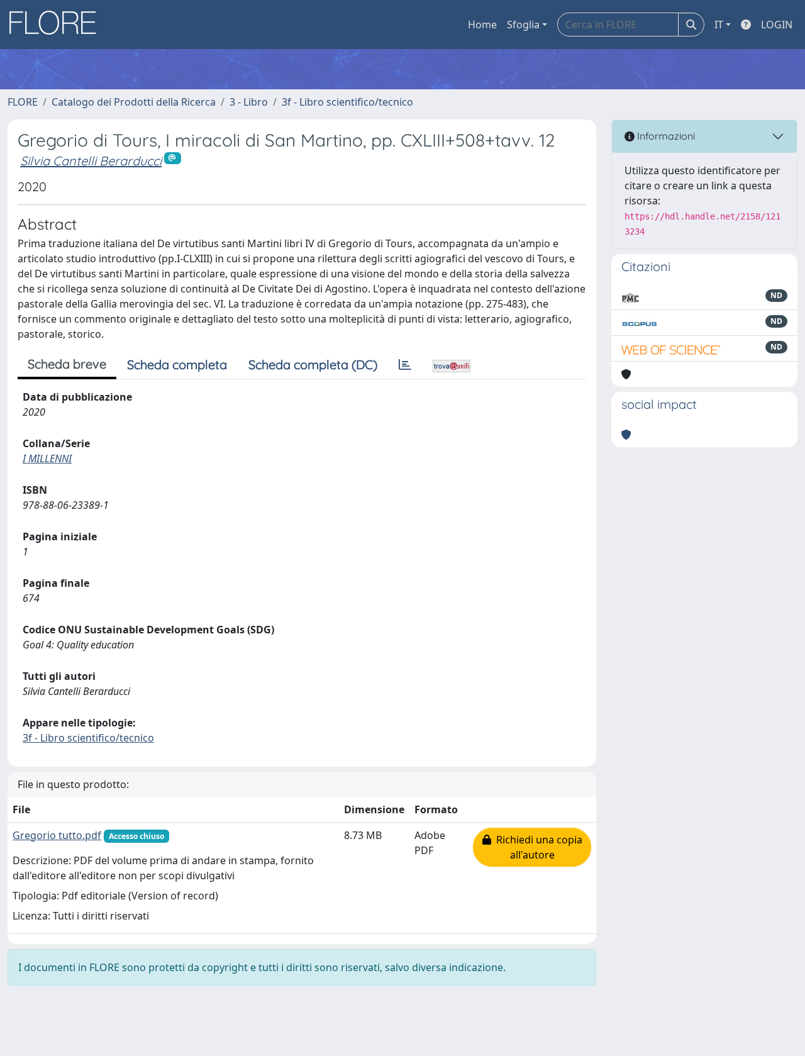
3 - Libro (249, 102)
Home (482, 24)
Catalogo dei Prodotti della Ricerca (134, 102)
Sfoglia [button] (523, 24)
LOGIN (776, 24)
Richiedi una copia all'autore (536, 847)
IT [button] (718, 24)
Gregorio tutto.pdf (57, 835)
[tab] (405, 365)
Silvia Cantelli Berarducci (91, 161)
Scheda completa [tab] (177, 364)
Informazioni (665, 136)
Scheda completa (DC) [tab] (312, 364)
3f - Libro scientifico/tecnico (347, 102)
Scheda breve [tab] (67, 364)
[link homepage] (57, 25)
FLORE (23, 102)
